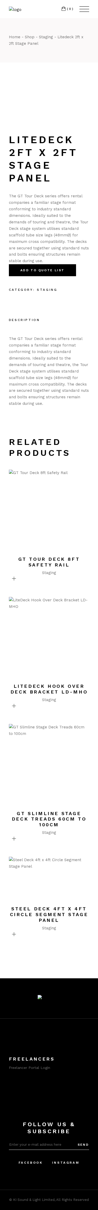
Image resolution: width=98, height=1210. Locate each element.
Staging (47, 290)
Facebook (31, 1162)
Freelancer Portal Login (29, 1068)
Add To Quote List (42, 270)
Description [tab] (24, 320)
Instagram (65, 1162)
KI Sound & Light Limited (34, 1200)
